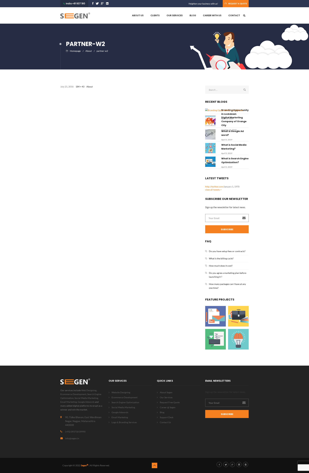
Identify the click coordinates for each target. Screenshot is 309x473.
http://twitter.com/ (214, 186)
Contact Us (165, 422)
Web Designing (88, 390)
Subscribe (227, 229)
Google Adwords (86, 401)
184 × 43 (80, 86)
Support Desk (166, 417)
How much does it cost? (221, 265)
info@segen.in (72, 438)
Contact (234, 15)
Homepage (75, 51)
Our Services (175, 15)
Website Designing (121, 392)
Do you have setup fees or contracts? (227, 251)
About (88, 51)
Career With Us (212, 15)
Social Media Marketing (86, 398)
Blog (193, 15)
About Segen (166, 392)
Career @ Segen (167, 407)
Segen (84, 465)
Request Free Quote (170, 402)
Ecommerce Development (73, 394)
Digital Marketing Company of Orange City (234, 121)
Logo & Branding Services (124, 422)
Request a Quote (237, 3)
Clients (155, 15)
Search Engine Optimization (125, 402)
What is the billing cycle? (221, 258)
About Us (138, 15)
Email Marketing (68, 401)
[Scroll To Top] (154, 465)
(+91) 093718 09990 (75, 431)
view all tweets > (213, 189)
